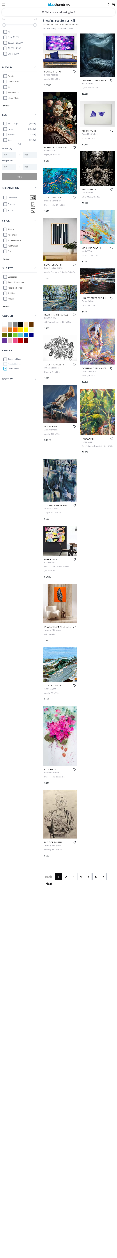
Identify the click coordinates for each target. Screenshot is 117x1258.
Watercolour (13, 92)
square (11, 210)
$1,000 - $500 (14, 48)
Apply (19, 176)
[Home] (59, 4)
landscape (12, 197)
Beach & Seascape (16, 282)
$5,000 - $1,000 (15, 43)
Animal (11, 299)
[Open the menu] (3, 4)
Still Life (11, 293)
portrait (11, 204)
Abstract (12, 229)
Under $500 (13, 54)
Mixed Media (14, 98)
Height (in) (7, 160)
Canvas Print (13, 81)
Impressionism (14, 240)
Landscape (12, 277)
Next (49, 883)
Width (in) (7, 148)
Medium (11, 134)
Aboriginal (12, 235)
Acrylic (11, 76)
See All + (7, 105)
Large (10, 129)
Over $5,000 (13, 37)
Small (10, 140)
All (9, 32)
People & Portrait (15, 288)
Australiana (13, 246)
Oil (9, 87)
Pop (9, 251)
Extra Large (13, 123)
